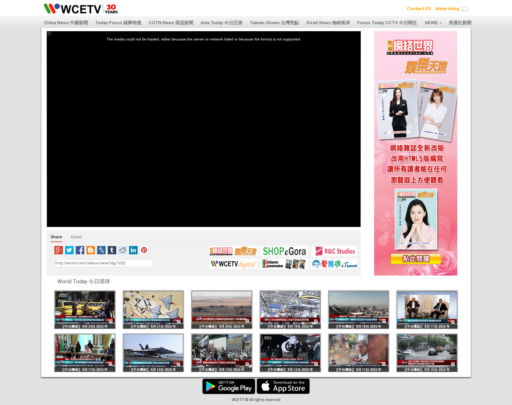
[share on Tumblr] (112, 250)
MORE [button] (432, 22)
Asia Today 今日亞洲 (221, 22)
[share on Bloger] (90, 250)
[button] (465, 9)
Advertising (447, 8)
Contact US (419, 8)
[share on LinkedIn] (133, 250)
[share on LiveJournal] (101, 250)
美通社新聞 (460, 22)
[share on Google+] (58, 250)
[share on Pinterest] (144, 250)
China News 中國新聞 (66, 22)
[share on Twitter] (69, 250)
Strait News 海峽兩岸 (328, 22)
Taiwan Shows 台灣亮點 (274, 22)
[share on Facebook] (80, 250)
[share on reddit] (122, 250)
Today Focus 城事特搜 (118, 22)
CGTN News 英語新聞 (171, 22)
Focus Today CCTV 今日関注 (387, 22)
